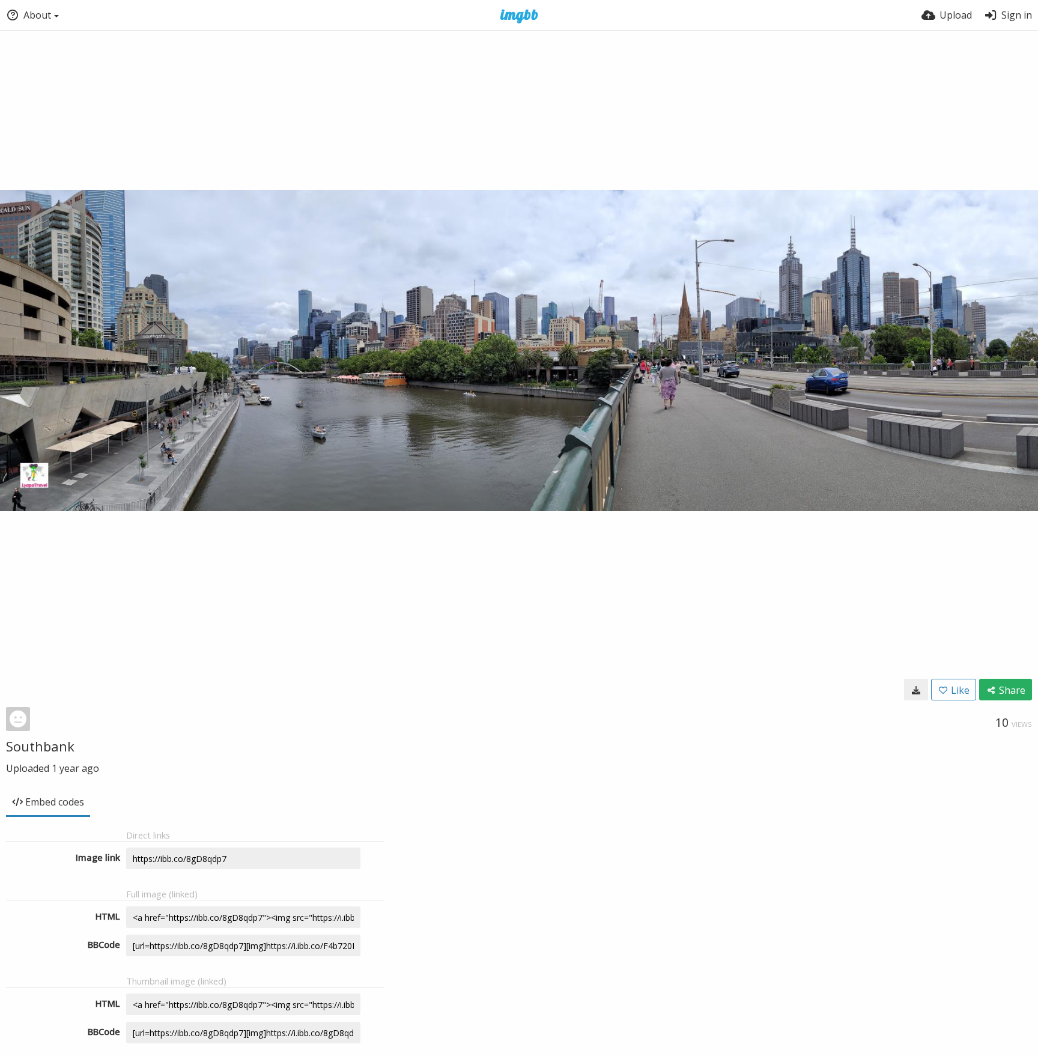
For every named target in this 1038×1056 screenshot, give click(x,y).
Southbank (40, 746)
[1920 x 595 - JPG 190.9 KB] (916, 689)
